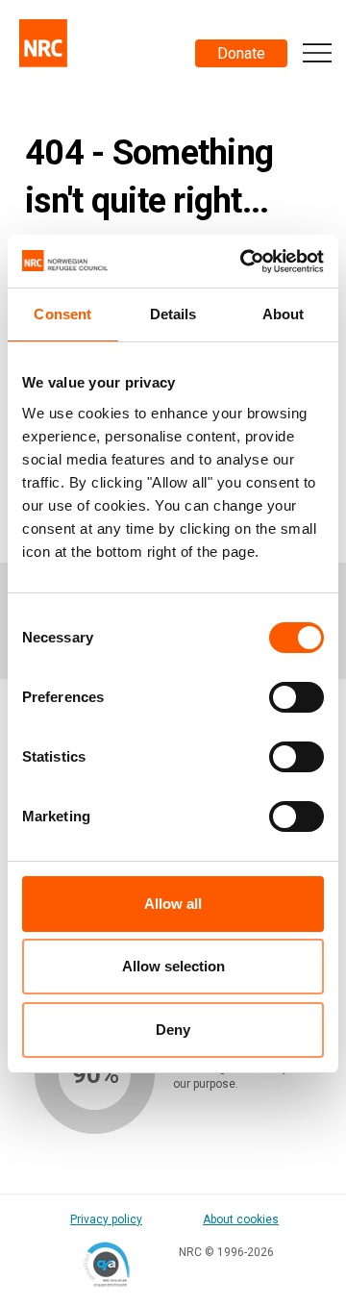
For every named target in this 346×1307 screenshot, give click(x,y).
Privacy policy (106, 1219)
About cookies (241, 1219)
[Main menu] (317, 52)
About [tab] (283, 314)
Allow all (173, 903)
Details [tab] (173, 314)
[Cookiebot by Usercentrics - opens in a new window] (244, 261)
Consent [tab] (62, 314)
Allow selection (173, 966)
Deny (173, 1029)
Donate (241, 53)
